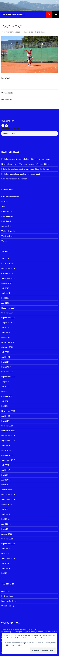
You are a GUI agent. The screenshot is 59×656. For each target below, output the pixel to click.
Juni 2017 (5, 470)
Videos (4, 241)
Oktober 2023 (7, 347)
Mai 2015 (5, 553)
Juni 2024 (5, 332)
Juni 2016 (5, 514)
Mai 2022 (5, 391)
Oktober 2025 (7, 273)
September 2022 (8, 376)
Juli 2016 (5, 509)
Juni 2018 (5, 445)
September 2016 (8, 499)
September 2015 (8, 543)
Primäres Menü (55, 14)
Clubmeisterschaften (10, 196)
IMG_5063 (41, 32)
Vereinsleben (6, 236)
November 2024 (8, 308)
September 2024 (8, 317)
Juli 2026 (5, 259)
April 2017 (6, 480)
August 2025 (6, 283)
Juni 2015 (5, 548)
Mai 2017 (5, 475)
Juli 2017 (5, 465)
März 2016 (6, 529)
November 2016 (8, 494)
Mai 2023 (5, 362)
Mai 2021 (5, 406)
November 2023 (8, 342)
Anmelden (5, 591)
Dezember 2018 (8, 430)
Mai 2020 (5, 421)
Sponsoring (6, 226)
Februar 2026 (7, 263)
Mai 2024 (5, 337)
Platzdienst (6, 221)
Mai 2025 (5, 298)
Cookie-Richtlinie (16, 645)
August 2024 (6, 322)
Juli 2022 (5, 386)
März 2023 (6, 367)
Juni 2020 (5, 416)
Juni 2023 (5, 357)
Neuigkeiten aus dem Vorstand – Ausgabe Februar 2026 (25, 164)
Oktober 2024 (7, 313)
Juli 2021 (5, 401)
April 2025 (6, 303)
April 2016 (6, 524)
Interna (4, 201)
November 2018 (8, 435)
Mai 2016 (5, 519)
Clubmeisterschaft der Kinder (14, 179)
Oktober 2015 (7, 539)
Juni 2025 (5, 293)
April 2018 (6, 450)
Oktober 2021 (7, 396)
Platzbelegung (7, 216)
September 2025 (8, 278)
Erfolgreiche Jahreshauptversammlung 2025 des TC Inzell (25, 169)
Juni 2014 (5, 568)
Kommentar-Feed (8, 601)
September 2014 (8, 558)
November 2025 (8, 268)
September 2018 (8, 440)
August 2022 (6, 381)
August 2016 (6, 504)
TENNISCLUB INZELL (13, 14)
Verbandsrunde (8, 231)
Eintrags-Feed (7, 596)
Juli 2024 (5, 327)
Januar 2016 (6, 534)
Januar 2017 (6, 489)
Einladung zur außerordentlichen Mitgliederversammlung (25, 159)
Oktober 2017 (7, 455)
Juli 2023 (5, 352)
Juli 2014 (5, 563)
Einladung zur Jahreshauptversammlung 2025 (20, 174)
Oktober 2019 (7, 426)
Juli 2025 (5, 288)
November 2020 (8, 411)
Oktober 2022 (7, 372)
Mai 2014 (5, 573)
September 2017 (8, 460)
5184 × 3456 (28, 32)
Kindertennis (6, 211)
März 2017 (6, 485)
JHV (3, 206)
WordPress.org (7, 606)
